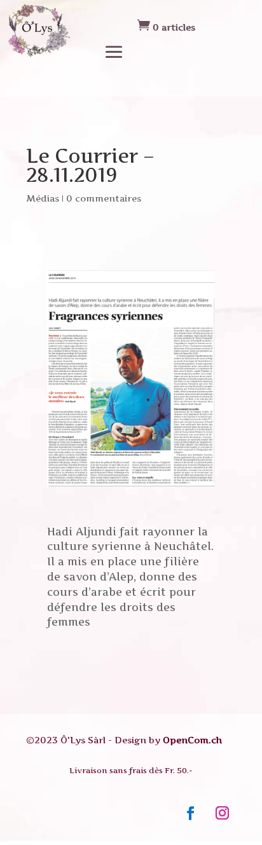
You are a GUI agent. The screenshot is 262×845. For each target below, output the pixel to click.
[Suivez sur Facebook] (190, 813)
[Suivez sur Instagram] (222, 813)
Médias (42, 198)
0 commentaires (103, 198)
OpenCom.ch (192, 739)
